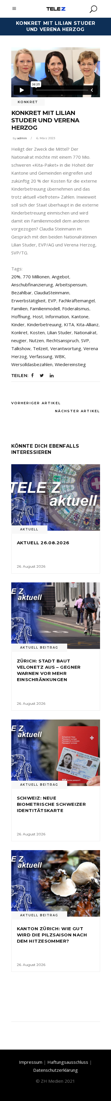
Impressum (30, 1062)
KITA (69, 324)
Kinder (18, 324)
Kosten (37, 332)
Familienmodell (45, 308)
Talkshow (20, 348)
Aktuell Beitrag (39, 647)
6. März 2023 (45, 138)
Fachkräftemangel (77, 300)
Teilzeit (40, 348)
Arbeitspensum (70, 285)
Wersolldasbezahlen (31, 364)
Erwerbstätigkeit (28, 300)
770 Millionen (36, 277)
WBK (60, 356)
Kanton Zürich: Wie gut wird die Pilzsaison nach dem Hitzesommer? (52, 935)
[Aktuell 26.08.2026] (55, 497)
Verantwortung (65, 348)
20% (15, 277)
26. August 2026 (31, 566)
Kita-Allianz (87, 324)
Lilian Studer (59, 332)
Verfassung (40, 356)
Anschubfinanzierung (32, 285)
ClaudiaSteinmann (51, 292)
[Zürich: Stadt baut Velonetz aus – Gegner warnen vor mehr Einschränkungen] (55, 615)
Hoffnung (20, 316)
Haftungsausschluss (67, 1062)
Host (38, 316)
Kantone (80, 316)
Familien (19, 308)
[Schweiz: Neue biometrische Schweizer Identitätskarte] (55, 753)
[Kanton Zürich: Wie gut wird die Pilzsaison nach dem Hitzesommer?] (55, 883)
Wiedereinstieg (70, 364)
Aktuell (29, 529)
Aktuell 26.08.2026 (43, 542)
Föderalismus (75, 308)
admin (22, 138)
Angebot (60, 277)
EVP (52, 300)
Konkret (28, 102)
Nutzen (36, 340)
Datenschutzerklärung (55, 1070)
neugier (19, 340)
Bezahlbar (21, 292)
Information (57, 316)
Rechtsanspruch (62, 340)
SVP (85, 340)
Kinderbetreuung (44, 324)
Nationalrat (85, 332)
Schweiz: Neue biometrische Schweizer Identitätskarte (51, 804)
